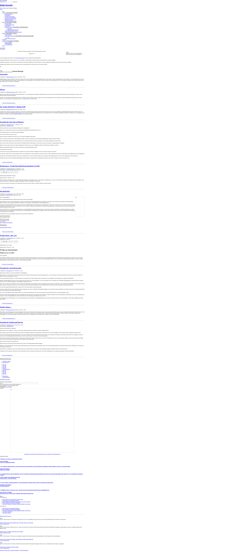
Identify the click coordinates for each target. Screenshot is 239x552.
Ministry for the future (5, 469)
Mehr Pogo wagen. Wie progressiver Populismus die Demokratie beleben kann (16, 493)
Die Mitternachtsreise (4, 486)
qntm (1, 461)
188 (4, 368)
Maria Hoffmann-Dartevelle (14, 477)
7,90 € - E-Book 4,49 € (4, 548)
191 (4, 371)
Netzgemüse (4, 74)
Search (1, 1)
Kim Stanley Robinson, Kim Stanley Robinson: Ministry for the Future (16, 504)
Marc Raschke (3, 492)
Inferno (2, 89)
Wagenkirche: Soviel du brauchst (10, 268)
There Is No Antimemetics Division (7, 462)
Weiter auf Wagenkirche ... (7, 162)
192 (4, 372)
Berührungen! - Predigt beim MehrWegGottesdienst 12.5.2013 (20, 166)
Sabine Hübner (8, 484)
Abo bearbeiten (9, 386)
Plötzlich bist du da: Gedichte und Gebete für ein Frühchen (11, 531)
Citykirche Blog (10, 168)
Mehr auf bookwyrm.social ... (6, 516)
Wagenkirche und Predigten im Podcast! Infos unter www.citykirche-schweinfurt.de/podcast (42, 454)
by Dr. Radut (2, 47)
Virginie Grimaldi (4, 477)
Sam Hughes (5, 461)
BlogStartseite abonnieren (5, 379)
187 (4, 367)
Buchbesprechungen (11, 76)
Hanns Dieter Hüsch (20, 57)
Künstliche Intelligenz (15, 550)
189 (6, 369)
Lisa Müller (9, 492)
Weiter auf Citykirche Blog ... (8, 187)
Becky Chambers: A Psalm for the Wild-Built (11, 502)
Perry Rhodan (18, 112)
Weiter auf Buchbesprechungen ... (9, 85)
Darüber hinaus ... (6, 307)
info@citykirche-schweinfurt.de (6, 222)
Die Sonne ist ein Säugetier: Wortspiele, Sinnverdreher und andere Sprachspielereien (16, 539)
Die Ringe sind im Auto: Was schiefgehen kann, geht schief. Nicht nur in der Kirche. (16, 522)
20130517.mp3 (11, 125)
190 (4, 370)
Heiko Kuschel (6, 5)
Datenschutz (7, 550)
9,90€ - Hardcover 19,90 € (5, 532)
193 (4, 373)
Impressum (2, 550)
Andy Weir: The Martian (7, 511)
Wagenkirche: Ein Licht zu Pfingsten (12, 122)
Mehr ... (1, 496)
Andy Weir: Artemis (6, 512)
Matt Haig (2, 484)
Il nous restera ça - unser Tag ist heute (8, 478)
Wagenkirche (9, 124)
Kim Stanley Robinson (5, 468)
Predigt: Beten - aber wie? (8, 235)
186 (4, 365)
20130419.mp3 (11, 326)
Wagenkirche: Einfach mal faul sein (11, 322)
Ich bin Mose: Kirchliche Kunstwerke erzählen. (9, 547)
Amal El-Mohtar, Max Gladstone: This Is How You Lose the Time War (16, 501)
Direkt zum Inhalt (3, 0)
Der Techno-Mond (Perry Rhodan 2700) (13, 107)
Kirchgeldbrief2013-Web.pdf (5, 227)
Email (1, 383)
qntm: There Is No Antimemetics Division (10, 500)
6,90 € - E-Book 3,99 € (4, 523)
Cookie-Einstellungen (24, 550)
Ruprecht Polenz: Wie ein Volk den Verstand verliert (12, 499)
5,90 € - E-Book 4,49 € (4, 540)
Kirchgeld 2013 (5, 191)
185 (4, 364)
